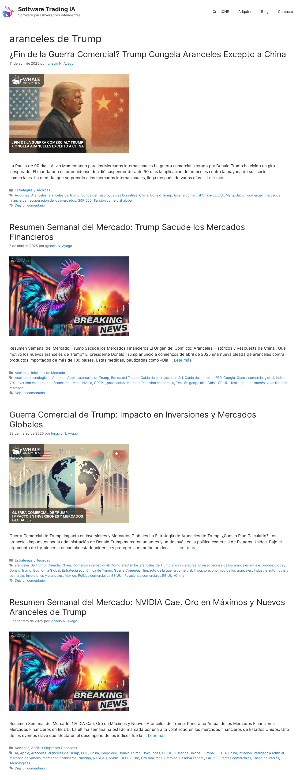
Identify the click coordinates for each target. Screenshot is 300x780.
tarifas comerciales (236, 758)
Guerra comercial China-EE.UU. (199, 195)
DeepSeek (109, 753)
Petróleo (170, 758)
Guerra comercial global (255, 378)
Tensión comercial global (113, 200)
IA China (230, 753)
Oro (136, 758)
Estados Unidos (188, 753)
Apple (71, 378)
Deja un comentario (30, 205)
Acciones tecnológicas (32, 378)
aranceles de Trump (64, 195)
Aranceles (39, 195)
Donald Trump (161, 195)
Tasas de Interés (266, 758)
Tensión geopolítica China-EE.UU (202, 383)
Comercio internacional (91, 565)
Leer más (215, 177)
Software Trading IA (46, 9)
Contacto (285, 11)
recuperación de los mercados (52, 200)
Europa (208, 753)
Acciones (22, 195)
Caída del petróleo (199, 378)
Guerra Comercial (127, 570)
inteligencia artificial (269, 753)
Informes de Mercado (48, 373)
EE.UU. (167, 753)
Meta (76, 383)
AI (16, 753)
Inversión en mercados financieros (44, 383)
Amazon (58, 378)
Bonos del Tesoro (95, 195)
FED (218, 378)
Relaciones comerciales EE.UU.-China (154, 575)
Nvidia (87, 383)
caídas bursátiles (124, 195)
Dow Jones (151, 753)
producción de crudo (123, 383)
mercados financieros (60, 758)
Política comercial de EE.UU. (100, 575)
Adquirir (245, 11)
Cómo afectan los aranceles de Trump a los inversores (153, 565)
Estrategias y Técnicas (32, 190)
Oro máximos (151, 758)
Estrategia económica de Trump (87, 570)
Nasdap (85, 758)
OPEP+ (99, 383)
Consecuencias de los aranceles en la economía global (241, 565)
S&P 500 (85, 200)
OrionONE (221, 11)
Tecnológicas (19, 763)
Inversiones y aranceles (44, 575)
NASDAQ (100, 758)
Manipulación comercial (244, 195)
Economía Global (46, 570)
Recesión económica (158, 383)
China (143, 195)
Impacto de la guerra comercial (167, 570)
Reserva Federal (191, 758)
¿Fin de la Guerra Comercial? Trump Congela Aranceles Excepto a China (147, 54)
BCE (84, 753)
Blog (265, 11)
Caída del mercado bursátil (162, 378)
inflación (245, 753)
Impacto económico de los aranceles (223, 570)
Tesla (234, 383)
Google (229, 378)
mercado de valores (25, 758)
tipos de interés (252, 383)
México (70, 575)
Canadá (54, 565)
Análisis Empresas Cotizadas (54, 748)
